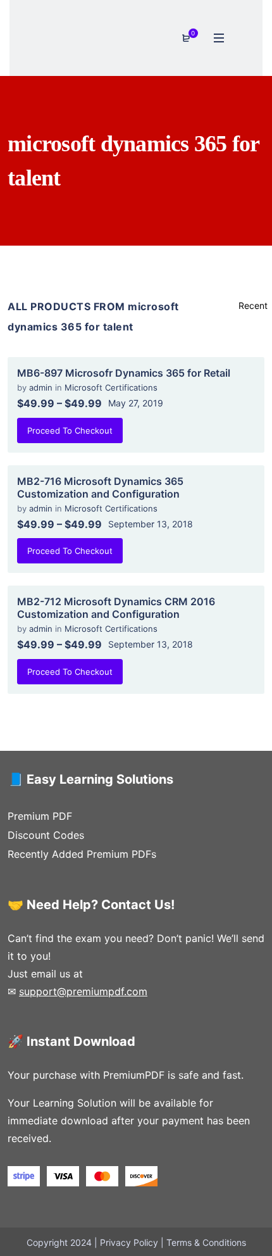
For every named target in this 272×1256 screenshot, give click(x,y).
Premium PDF (40, 816)
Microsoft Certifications (111, 387)
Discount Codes (46, 835)
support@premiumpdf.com (83, 991)
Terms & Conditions (206, 1242)
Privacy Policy (129, 1242)
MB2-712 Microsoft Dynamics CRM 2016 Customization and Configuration (116, 607)
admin (42, 387)
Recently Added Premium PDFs (82, 854)
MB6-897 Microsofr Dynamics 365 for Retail (123, 373)
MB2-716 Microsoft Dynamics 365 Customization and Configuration (100, 487)
